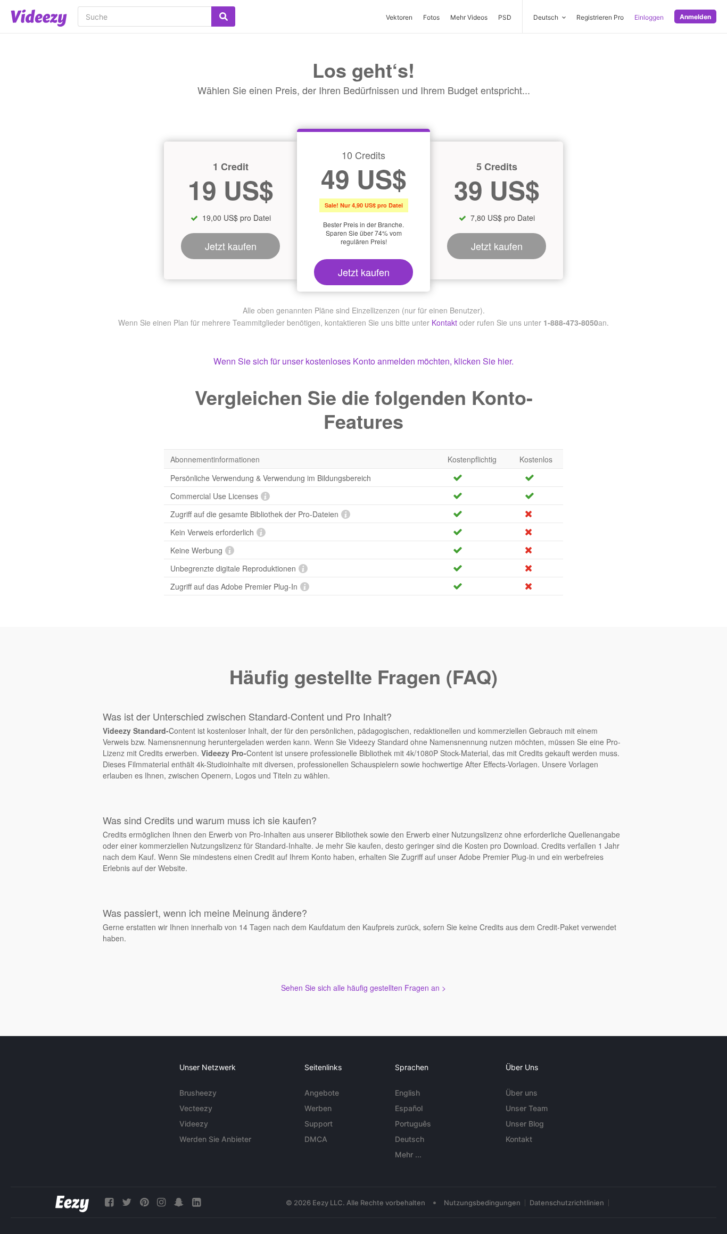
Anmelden (695, 17)
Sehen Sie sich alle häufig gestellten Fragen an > (363, 987)
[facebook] (109, 1202)
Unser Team (527, 1108)
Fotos (431, 17)
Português (413, 1123)
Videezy (193, 1123)
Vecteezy (195, 1108)
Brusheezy (198, 1092)
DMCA (315, 1139)
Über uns (522, 1092)
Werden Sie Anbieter (215, 1139)
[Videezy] (39, 18)
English (407, 1092)
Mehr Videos (469, 17)
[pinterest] (144, 1202)
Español (409, 1108)
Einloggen (649, 17)
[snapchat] (179, 1202)
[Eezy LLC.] (72, 1202)
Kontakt (444, 322)
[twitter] (126, 1202)
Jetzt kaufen (364, 272)
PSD (504, 17)
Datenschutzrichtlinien (567, 1202)
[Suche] (223, 16)
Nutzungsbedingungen (482, 1202)
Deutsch (409, 1139)
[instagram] (161, 1202)
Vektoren (399, 17)
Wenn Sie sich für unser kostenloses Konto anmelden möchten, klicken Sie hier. (363, 361)
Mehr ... (408, 1154)
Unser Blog (525, 1123)
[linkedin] (196, 1202)
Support (318, 1123)
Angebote (321, 1092)
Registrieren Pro (600, 17)
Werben (318, 1108)
